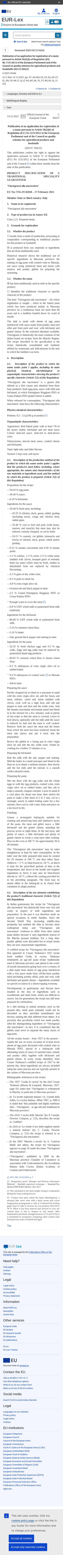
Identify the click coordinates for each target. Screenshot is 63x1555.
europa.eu (24, 1365)
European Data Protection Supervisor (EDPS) (23, 1475)
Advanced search (52, 44)
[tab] (32, 93)
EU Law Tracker (10, 1350)
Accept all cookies (21, 1538)
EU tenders (8, 1329)
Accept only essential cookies (28, 1547)
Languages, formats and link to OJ (24, 93)
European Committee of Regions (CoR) (20, 1464)
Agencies (7, 1489)
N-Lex (6, 1346)
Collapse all (55, 89)
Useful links (8, 1314)
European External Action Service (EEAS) (21, 1458)
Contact (6, 1270)
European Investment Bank (15, 1468)
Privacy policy (9, 1415)
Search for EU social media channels (20, 1400)
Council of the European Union (17, 1440)
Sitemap (7, 1274)
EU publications (10, 1340)
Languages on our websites (15, 1412)
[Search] (58, 35)
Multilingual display (17, 100)
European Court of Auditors (15, 1454)
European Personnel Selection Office (20, 1482)
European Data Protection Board (17, 1478)
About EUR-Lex (10, 1307)
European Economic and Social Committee (22, 1461)
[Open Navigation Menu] (5, 35)
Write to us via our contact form (17, 1385)
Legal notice (8, 1285)
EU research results (12, 1333)
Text (9, 107)
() (28, 163)
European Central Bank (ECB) (16, 1451)
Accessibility (9, 1292)
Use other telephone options (16, 1381)
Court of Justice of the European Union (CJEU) (24, 1447)
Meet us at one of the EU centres (18, 1388)
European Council (11, 1437)
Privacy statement (11, 1296)
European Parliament (12, 1434)
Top (9, 1225)
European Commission (13, 1444)
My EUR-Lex (44, 13)
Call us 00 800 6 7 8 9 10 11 (15, 1378)
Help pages (8, 1267)
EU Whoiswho (9, 1336)
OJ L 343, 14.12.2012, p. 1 (21, 1177)
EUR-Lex (12, 20)
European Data (10, 1326)
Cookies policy (9, 1289)
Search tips (21, 41)
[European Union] (10, 1360)
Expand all (42, 89)
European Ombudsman (13, 1471)
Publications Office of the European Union (22, 1485)
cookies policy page (22, 1520)
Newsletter (8, 1311)
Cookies (7, 1422)
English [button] (56, 13)
